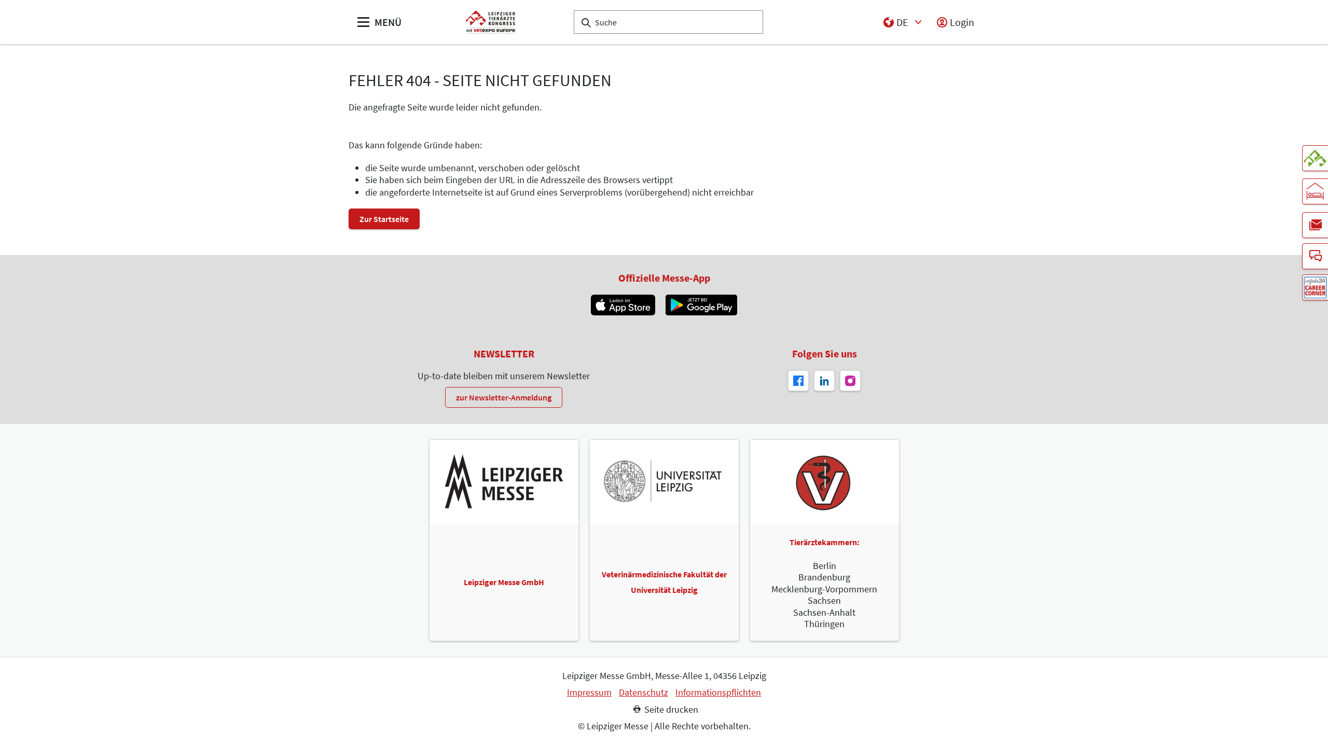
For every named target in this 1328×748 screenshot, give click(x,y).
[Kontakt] (1315, 256)
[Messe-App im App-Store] (623, 305)
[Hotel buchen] (1315, 191)
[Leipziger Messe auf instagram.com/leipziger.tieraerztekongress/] (850, 380)
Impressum (589, 692)
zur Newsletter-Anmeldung (503, 397)
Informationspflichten (718, 692)
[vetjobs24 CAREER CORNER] (1315, 287)
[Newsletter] (1315, 225)
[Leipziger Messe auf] (824, 380)
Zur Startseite (384, 219)
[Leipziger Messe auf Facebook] (798, 380)
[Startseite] (490, 22)
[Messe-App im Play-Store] (701, 305)
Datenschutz (643, 692)
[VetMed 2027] (1315, 158)
